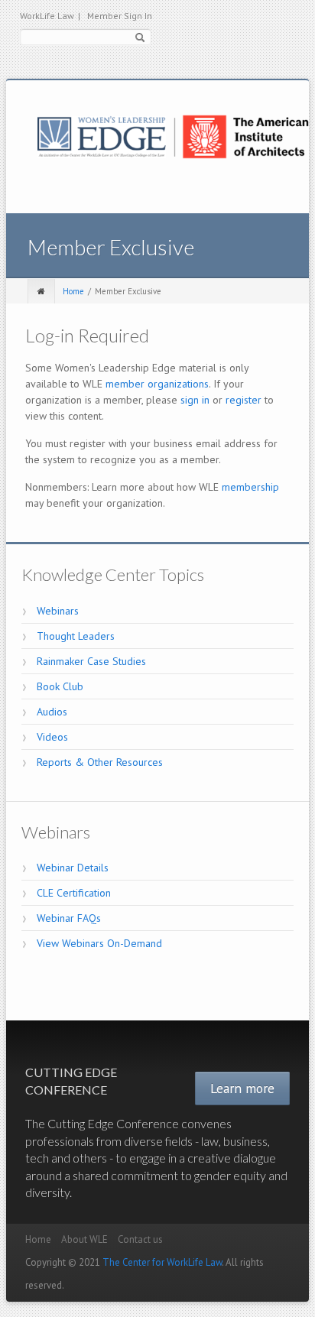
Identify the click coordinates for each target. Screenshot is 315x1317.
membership (250, 487)
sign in (194, 400)
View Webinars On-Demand (99, 943)
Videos (52, 737)
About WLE (84, 1239)
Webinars (58, 611)
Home (73, 291)
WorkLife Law (50, 15)
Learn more (242, 1088)
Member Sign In (119, 15)
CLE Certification (74, 893)
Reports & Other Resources (100, 762)
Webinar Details (73, 867)
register (243, 400)
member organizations (157, 384)
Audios (52, 712)
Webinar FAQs (69, 918)
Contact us (140, 1239)
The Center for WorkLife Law (162, 1262)
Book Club (60, 686)
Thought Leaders (76, 636)
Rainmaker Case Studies (91, 661)
